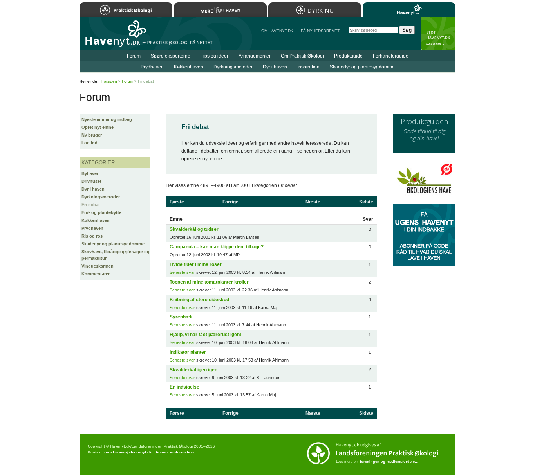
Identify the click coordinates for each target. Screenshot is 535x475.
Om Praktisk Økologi (302, 56)
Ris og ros (92, 236)
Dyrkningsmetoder (100, 196)
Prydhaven (92, 228)
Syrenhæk (181, 317)
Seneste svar (182, 272)
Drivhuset (91, 181)
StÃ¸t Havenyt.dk (438, 33)
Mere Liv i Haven (220, 9)
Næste (312, 202)
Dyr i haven (93, 189)
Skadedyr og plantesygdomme (113, 243)
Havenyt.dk (409, 9)
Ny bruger (91, 135)
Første (177, 202)
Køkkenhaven (95, 220)
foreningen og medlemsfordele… (389, 462)
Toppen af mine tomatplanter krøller (209, 282)
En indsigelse (184, 387)
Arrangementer (255, 56)
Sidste (366, 202)
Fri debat (90, 204)
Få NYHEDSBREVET (320, 31)
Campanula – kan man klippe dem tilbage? (217, 247)
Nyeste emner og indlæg (106, 119)
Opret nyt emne (97, 127)
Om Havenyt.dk (277, 31)
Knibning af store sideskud (199, 299)
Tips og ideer (214, 56)
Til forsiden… (113, 37)
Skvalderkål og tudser (194, 229)
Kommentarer (95, 274)
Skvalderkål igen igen (193, 369)
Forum (134, 56)
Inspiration (308, 67)
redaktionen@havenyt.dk (128, 452)
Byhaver (89, 173)
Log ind (89, 142)
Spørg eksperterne (170, 56)
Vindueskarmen (97, 266)
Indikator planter (188, 352)
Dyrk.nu (314, 9)
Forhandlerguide (390, 56)
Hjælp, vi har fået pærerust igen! (205, 334)
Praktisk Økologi (126, 9)
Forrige (230, 202)
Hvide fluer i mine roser (196, 264)
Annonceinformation (174, 452)
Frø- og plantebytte (101, 212)
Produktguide (348, 56)
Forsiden (109, 81)
